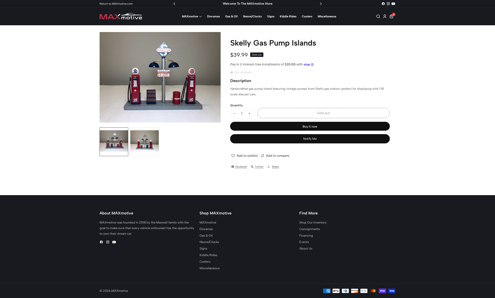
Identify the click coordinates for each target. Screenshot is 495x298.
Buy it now (310, 126)
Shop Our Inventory (313, 222)
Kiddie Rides (288, 16)
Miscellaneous (327, 16)
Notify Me (310, 139)
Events (304, 242)
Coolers (307, 16)
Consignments (309, 229)
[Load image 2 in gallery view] (144, 141)
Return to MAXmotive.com (116, 3)
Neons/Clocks (252, 16)
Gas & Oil (231, 16)
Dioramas (213, 16)
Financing (306, 235)
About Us (305, 248)
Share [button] (275, 166)
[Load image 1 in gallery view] (114, 141)
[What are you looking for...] (378, 16)
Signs (270, 16)
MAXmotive (190, 16)
